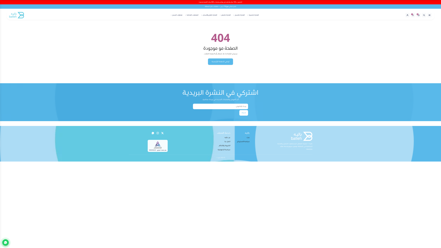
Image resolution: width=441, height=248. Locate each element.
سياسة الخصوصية (224, 150)
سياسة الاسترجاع (243, 141)
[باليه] (16, 15)
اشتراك (243, 113)
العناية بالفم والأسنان (210, 15)
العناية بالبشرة (254, 15)
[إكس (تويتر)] (162, 133)
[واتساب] (152, 133)
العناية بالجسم (240, 15)
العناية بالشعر (226, 15)
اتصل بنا (227, 141)
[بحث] (424, 15)
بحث (248, 137)
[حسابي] (407, 15)
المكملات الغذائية (192, 15)
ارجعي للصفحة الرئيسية (220, 61)
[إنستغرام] (157, 133)
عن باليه (227, 137)
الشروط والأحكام (224, 145)
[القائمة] (429, 15)
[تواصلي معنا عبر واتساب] (5, 242)
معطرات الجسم (177, 15)
